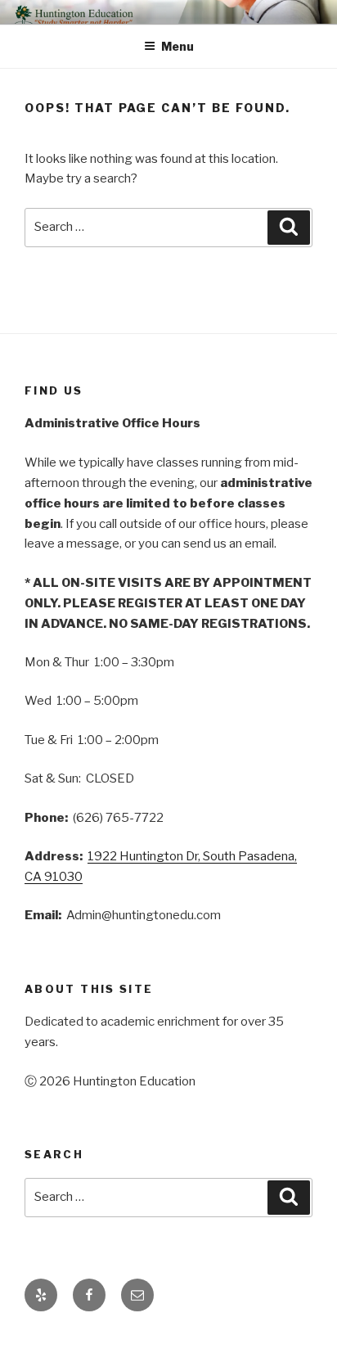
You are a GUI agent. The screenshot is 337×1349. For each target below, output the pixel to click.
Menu (177, 46)
